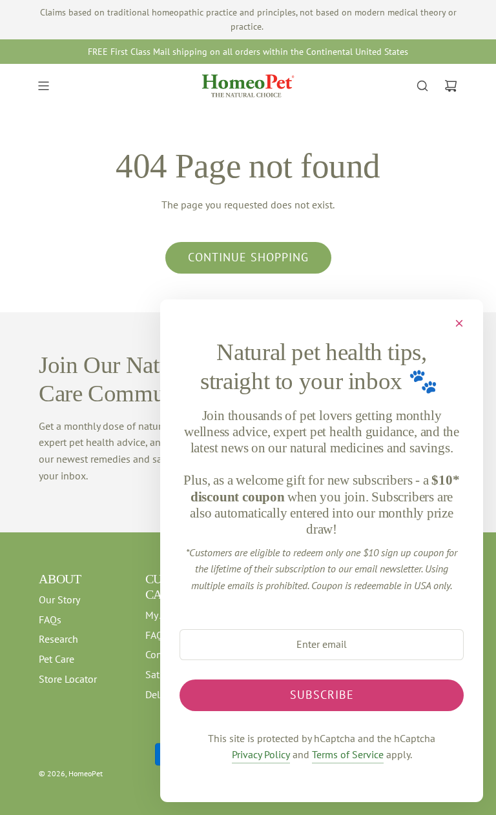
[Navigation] (43, 86)
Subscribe (322, 694)
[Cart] (451, 86)
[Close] (459, 323)
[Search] (422, 86)
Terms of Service (348, 754)
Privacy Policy (261, 754)
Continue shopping (248, 257)
